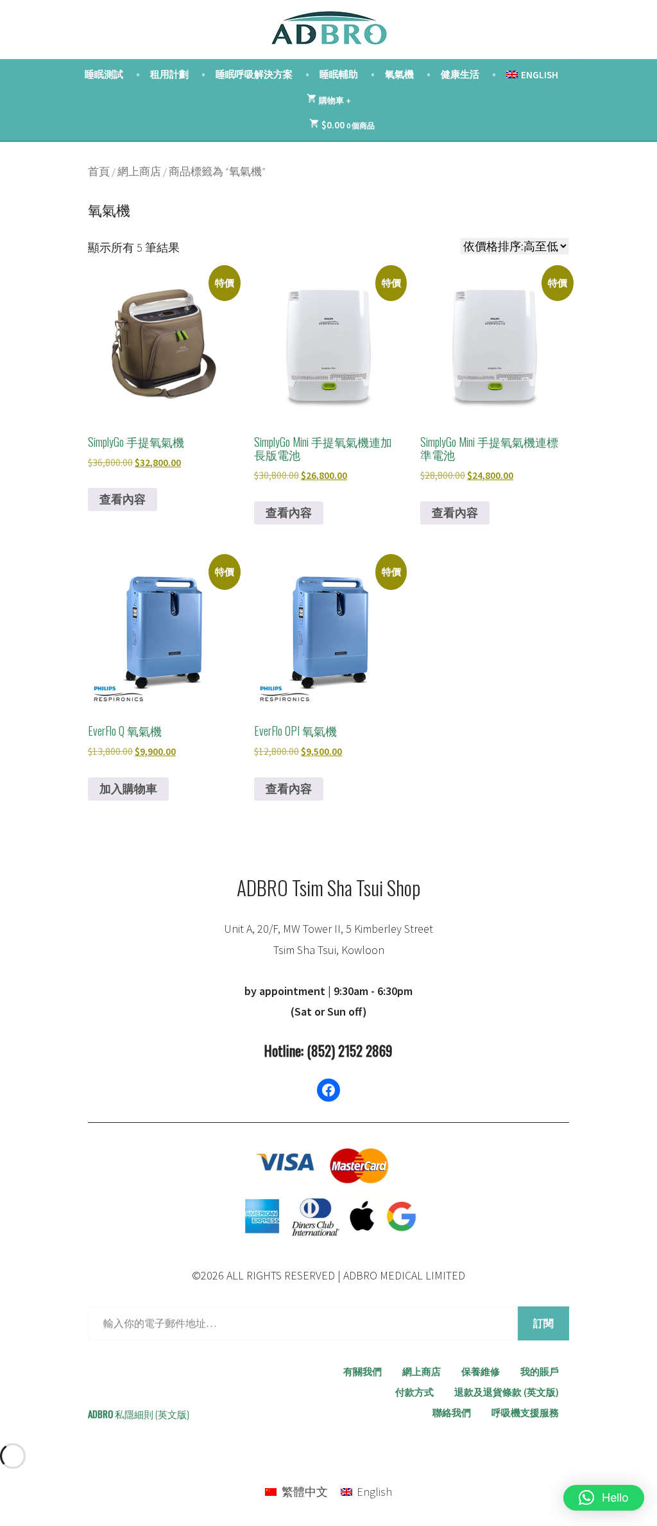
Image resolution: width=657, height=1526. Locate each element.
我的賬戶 (539, 1372)
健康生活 (460, 74)
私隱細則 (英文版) (152, 1414)
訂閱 (543, 1323)
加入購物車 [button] (128, 788)
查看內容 (122, 499)
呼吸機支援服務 (525, 1413)
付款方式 (414, 1392)
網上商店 (139, 171)
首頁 (99, 171)
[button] (603, 1498)
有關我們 (362, 1372)
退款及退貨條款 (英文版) (506, 1392)
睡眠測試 (104, 74)
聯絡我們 (451, 1413)
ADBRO (100, 1414)
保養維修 (480, 1372)
